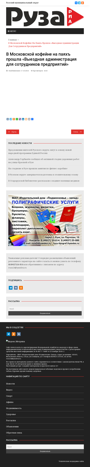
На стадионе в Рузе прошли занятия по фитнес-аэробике (37, 168)
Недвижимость (14, 408)
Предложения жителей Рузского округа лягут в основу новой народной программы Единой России (40, 151)
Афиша (9, 402)
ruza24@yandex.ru (17, 267)
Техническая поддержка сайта (71, 461)
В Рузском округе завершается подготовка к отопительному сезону (43, 174)
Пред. (14, 132)
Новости (10, 383)
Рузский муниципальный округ (22, 2)
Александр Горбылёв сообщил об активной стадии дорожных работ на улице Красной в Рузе (43, 161)
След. (75, 132)
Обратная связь (14, 432)
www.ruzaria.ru (16, 347)
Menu (12, 31)
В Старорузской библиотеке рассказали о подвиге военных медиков (43, 180)
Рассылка (11, 420)
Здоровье (11, 414)
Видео (9, 389)
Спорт (9, 396)
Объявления (12, 426)
